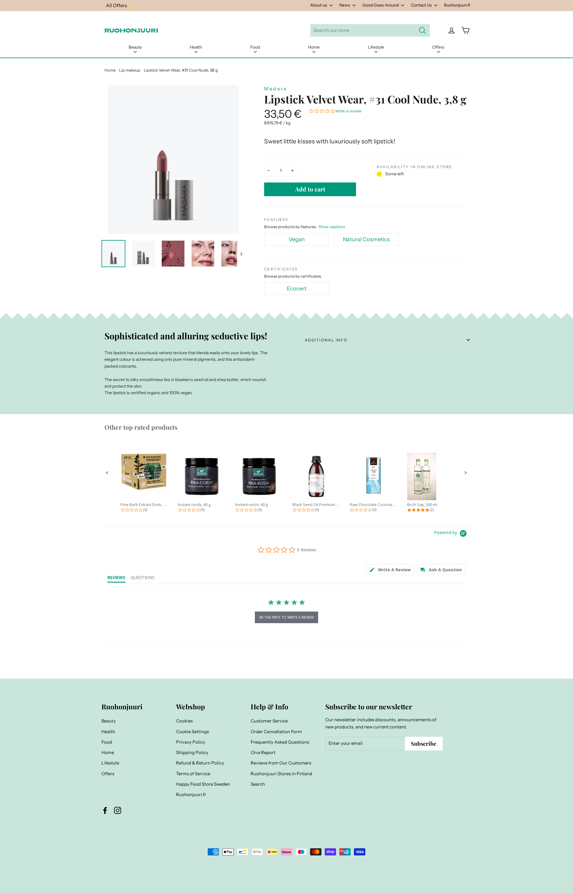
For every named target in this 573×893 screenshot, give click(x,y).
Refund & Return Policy (200, 763)
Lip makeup (129, 70)
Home (314, 47)
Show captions (331, 226)
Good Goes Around (381, 5)
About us (319, 5)
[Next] (241, 253)
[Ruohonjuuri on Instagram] (117, 810)
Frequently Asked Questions (280, 742)
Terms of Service (193, 773)
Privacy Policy (190, 742)
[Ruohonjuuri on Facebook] (105, 810)
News (345, 5)
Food (255, 47)
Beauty (135, 47)
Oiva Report (263, 752)
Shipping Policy (192, 752)
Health (196, 47)
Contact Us (422, 5)
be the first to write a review (286, 617)
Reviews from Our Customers (281, 763)
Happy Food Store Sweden (203, 784)
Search (258, 784)
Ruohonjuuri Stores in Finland (281, 773)
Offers (438, 47)
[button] (107, 473)
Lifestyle (376, 47)
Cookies (184, 721)
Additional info (326, 340)
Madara (275, 89)
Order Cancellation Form (276, 731)
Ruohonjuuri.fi (457, 5)
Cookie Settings (192, 731)
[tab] (390, 569)
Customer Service (269, 721)
